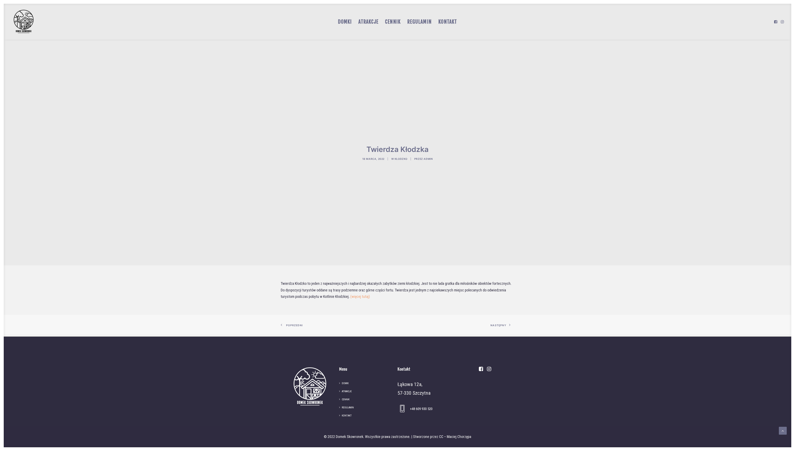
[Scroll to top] (783, 430)
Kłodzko (401, 158)
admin (428, 158)
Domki (345, 22)
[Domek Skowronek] (23, 21)
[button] (776, 22)
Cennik (393, 22)
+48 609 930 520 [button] (421, 409)
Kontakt (447, 22)
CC (441, 436)
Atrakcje (368, 22)
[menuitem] (345, 22)
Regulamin (419, 22)
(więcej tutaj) (360, 296)
